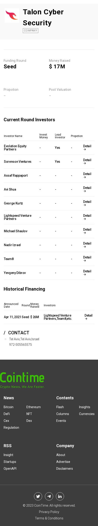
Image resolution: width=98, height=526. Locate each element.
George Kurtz (13, 203)
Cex (6, 421)
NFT (29, 414)
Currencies (87, 414)
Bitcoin (8, 407)
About (60, 455)
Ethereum (33, 407)
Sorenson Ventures (17, 161)
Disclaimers (64, 468)
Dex (29, 421)
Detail (87, 146)
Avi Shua (10, 189)
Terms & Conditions (49, 518)
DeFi (7, 414)
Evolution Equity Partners (15, 147)
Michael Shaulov (15, 231)
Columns (62, 414)
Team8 (8, 259)
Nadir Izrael (12, 245)
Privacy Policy (49, 512)
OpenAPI (10, 468)
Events (61, 421)
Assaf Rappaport (16, 175)
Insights (84, 407)
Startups (10, 462)
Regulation (11, 427)
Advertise (63, 462)
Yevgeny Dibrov (15, 273)
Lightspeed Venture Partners (17, 217)
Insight (8, 455)
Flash (60, 407)
